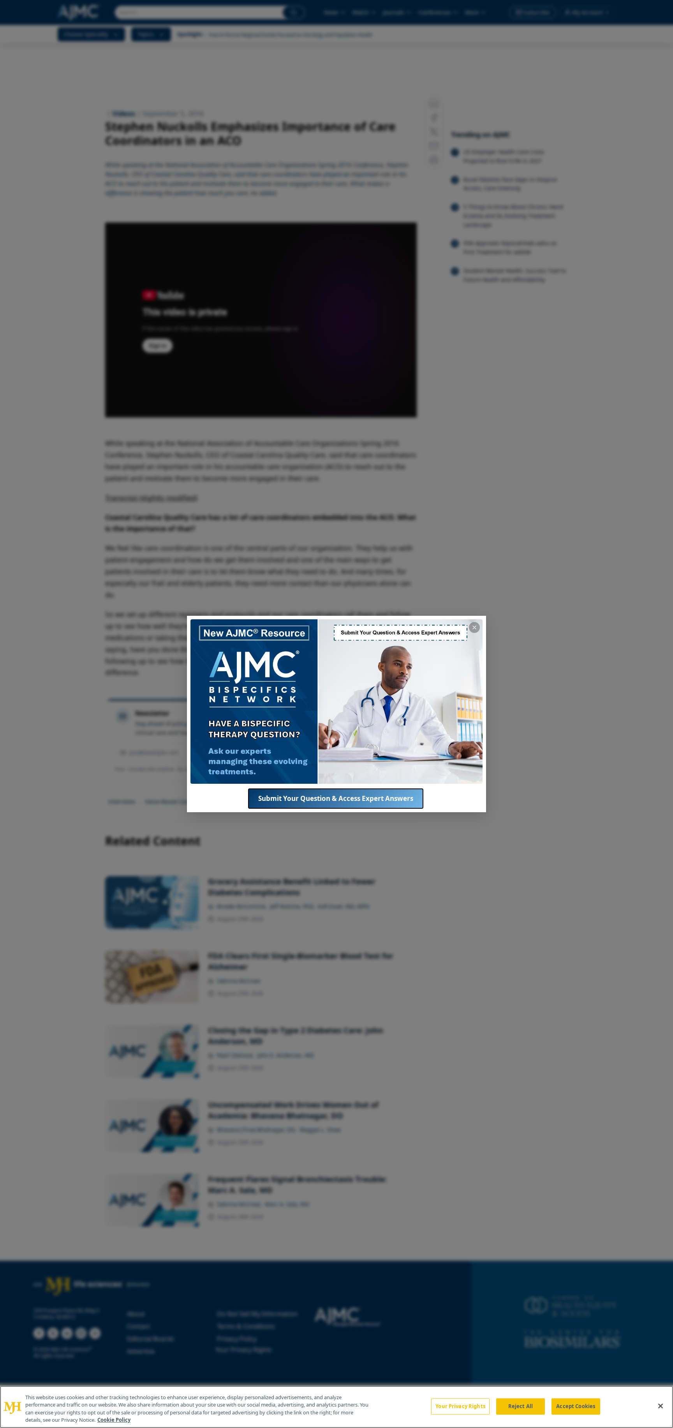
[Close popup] (474, 627)
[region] (336, 1407)
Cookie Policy (113, 1419)
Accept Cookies (575, 1406)
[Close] (660, 1405)
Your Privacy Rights (460, 1406)
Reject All (520, 1406)
